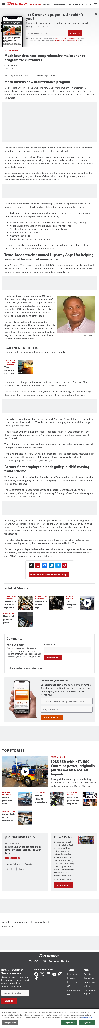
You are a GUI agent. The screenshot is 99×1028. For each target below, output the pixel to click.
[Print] (31, 565)
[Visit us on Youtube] (54, 974)
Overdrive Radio (72, 793)
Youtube (28, 864)
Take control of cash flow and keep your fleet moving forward (9, 370)
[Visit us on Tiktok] (36, 978)
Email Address (51, 644)
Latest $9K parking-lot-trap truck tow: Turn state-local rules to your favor (73, 800)
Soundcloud (24, 869)
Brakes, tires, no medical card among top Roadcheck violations (41, 799)
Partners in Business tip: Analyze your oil (41, 604)
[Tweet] (58, 565)
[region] (49, 1018)
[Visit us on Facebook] (36, 974)
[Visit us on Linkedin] (48, 974)
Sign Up (9, 1001)
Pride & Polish (69, 597)
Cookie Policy (86, 1017)
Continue (52, 657)
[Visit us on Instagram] (60, 974)
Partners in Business (10, 597)
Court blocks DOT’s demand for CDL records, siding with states (8, 817)
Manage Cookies (10, 1023)
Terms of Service (73, 40)
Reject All (87, 1023)
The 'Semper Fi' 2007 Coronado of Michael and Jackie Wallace (72, 604)
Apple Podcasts (13, 864)
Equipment (11, 50)
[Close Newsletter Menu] (96, 14)
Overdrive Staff (11, 65)
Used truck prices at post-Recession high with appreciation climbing (9, 619)
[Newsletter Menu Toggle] (95, 4)
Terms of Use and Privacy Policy (65, 38)
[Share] (44, 565)
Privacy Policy (60, 40)
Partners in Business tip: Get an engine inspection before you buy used (10, 604)
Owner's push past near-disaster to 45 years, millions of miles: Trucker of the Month (7, 800)
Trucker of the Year (7, 793)
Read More (63, 885)
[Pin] (64, 565)
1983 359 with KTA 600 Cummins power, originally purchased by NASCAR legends (73, 768)
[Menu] (3, 4)
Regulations (8, 811)
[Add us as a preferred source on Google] (37, 565)
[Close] (95, 1013)
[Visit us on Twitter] (42, 974)
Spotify (10, 869)
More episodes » (13, 858)
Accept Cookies (69, 1023)
